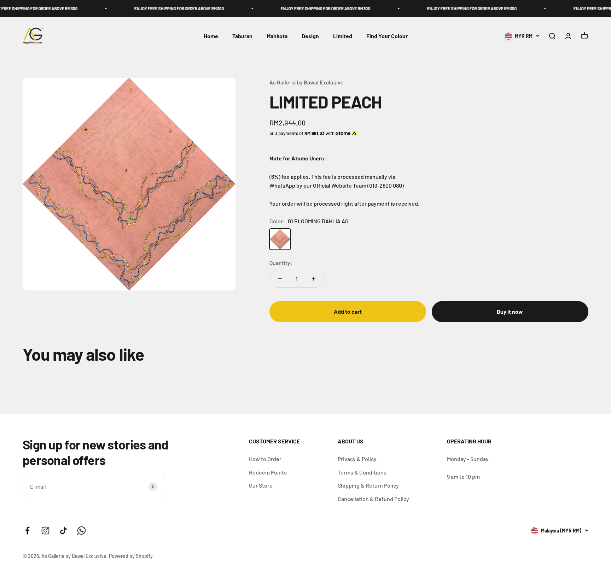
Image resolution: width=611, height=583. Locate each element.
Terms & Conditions (362, 472)
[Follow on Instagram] (45, 530)
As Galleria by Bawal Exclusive (306, 82)
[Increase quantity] (313, 278)
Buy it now (510, 311)
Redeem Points (268, 472)
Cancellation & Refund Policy (373, 498)
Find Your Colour (387, 36)
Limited (342, 36)
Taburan (242, 36)
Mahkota (277, 36)
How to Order (265, 458)
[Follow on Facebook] (27, 530)
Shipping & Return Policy (368, 485)
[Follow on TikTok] (63, 530)
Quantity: (280, 262)
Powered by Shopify (131, 556)
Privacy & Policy (357, 458)
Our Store (261, 485)
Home (211, 36)
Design (310, 36)
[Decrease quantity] (280, 278)
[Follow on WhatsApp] (81, 530)
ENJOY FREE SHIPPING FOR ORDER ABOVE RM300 (162, 8)
